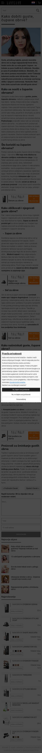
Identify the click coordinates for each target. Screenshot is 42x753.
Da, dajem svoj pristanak (21, 390)
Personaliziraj (21, 399)
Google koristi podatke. (18, 382)
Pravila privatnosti (12, 353)
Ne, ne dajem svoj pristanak (21, 394)
